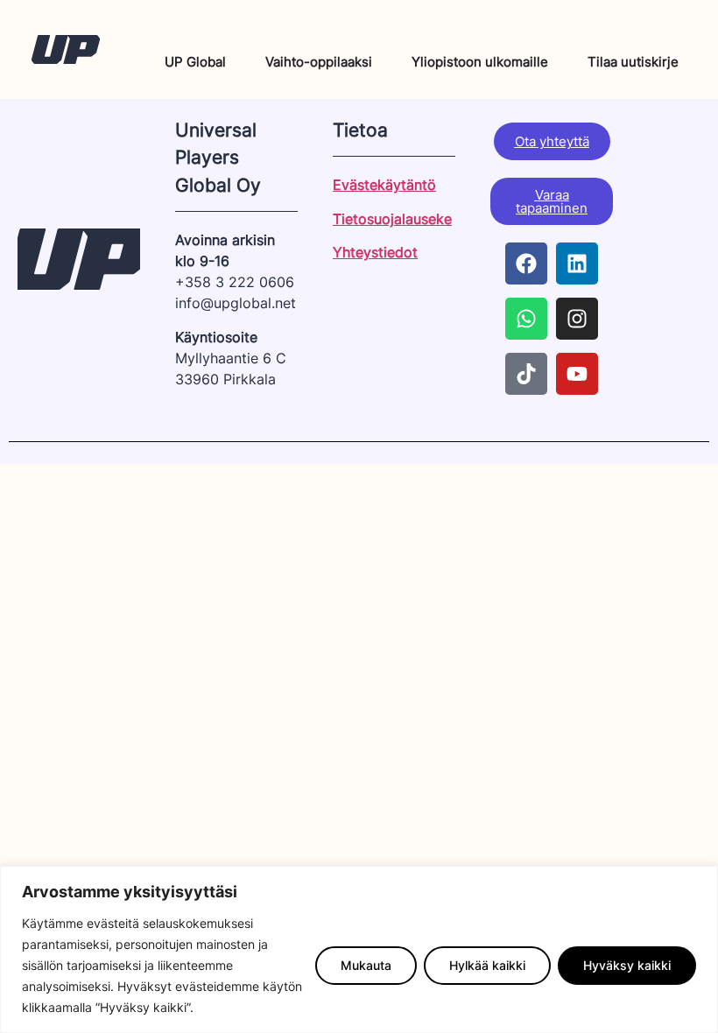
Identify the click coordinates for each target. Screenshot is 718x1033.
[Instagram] (577, 319)
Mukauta (366, 965)
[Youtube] (577, 374)
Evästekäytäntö (384, 184)
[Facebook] (526, 263)
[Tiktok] (526, 374)
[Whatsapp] (526, 319)
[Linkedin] (577, 263)
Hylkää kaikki (487, 965)
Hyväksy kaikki (627, 965)
